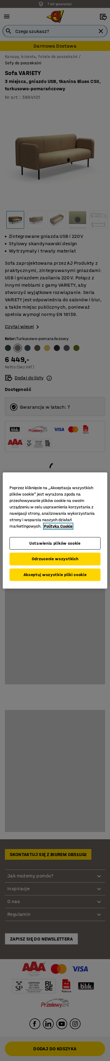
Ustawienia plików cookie (55, 543)
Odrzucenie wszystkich (55, 558)
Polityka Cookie (58, 526)
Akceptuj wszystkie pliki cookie (55, 574)
